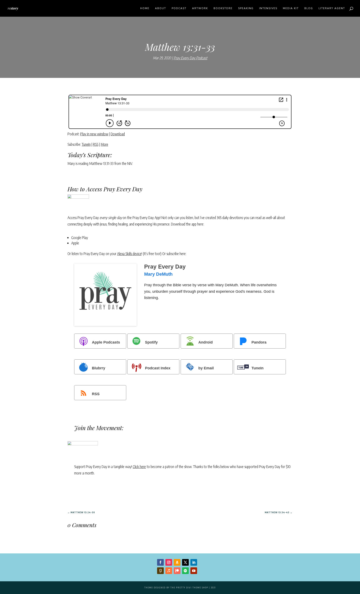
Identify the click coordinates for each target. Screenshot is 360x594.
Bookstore (223, 8)
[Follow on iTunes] (168, 570)
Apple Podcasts (106, 342)
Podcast (179, 8)
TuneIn (86, 144)
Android (205, 342)
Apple (75, 242)
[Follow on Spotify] (185, 570)
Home (144, 8)
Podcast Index (157, 368)
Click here (139, 466)
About (160, 8)
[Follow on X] (185, 562)
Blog (308, 8)
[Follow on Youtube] (193, 570)
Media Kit (291, 8)
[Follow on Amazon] (177, 562)
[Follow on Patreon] (177, 570)
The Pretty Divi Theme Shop (189, 587)
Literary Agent (332, 8)
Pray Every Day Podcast (190, 57)
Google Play (79, 237)
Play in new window (94, 133)
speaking (246, 8)
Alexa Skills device (129, 253)
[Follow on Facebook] (160, 562)
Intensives (268, 8)
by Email (206, 368)
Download (118, 133)
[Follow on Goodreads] (160, 570)
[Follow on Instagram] (168, 562)
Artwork (200, 8)
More (104, 144)
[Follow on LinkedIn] (193, 562)
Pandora (258, 342)
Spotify (151, 342)
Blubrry (98, 368)
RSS (95, 144)
